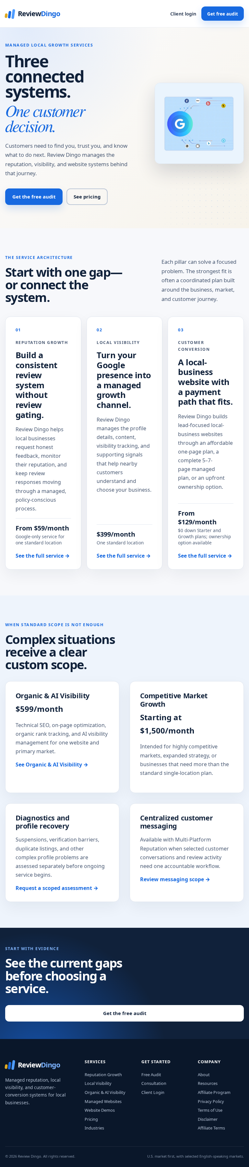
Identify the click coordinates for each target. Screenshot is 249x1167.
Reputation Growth (103, 1074)
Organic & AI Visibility (105, 1092)
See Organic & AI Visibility (52, 764)
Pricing (91, 1119)
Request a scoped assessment (57, 888)
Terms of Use (210, 1110)
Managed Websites (103, 1101)
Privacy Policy (211, 1101)
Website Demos (100, 1110)
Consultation (153, 1083)
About (204, 1074)
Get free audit (222, 14)
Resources (208, 1083)
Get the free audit (33, 196)
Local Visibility (98, 1083)
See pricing (87, 196)
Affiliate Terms (211, 1128)
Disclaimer (208, 1119)
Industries (94, 1128)
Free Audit (151, 1074)
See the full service (43, 555)
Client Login (152, 1092)
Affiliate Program (214, 1092)
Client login (183, 14)
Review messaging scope (175, 879)
